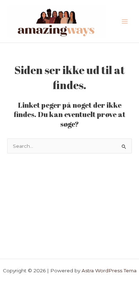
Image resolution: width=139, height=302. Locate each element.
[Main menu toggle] (125, 21)
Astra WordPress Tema (109, 270)
